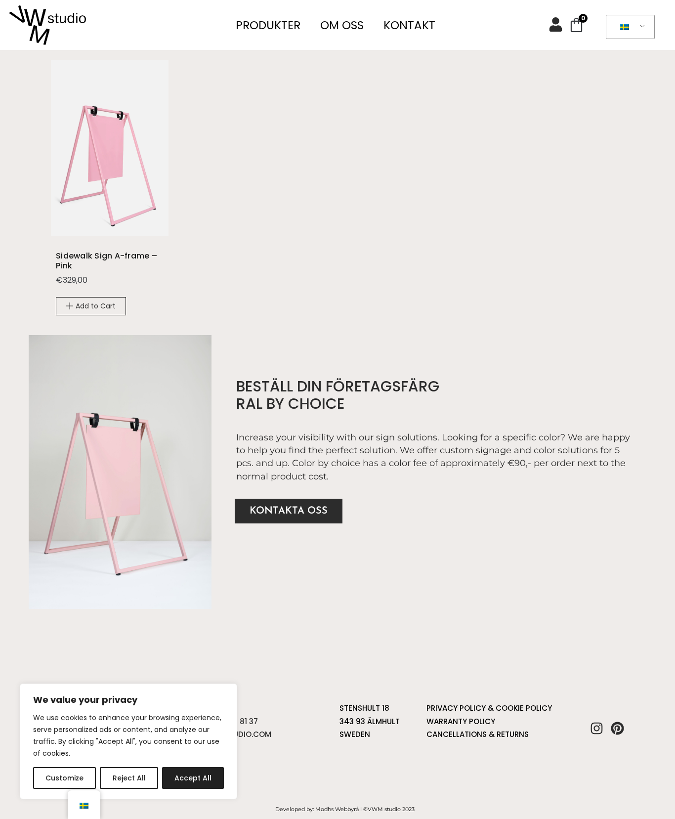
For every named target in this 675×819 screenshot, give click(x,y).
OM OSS (342, 25)
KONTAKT (409, 25)
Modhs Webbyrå (337, 809)
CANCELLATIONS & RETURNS (477, 734)
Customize (64, 778)
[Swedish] (628, 27)
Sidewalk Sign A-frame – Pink (106, 261)
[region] (128, 741)
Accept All (192, 778)
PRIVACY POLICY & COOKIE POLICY (489, 708)
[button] (91, 306)
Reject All (129, 778)
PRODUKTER (268, 25)
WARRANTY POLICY (460, 721)
